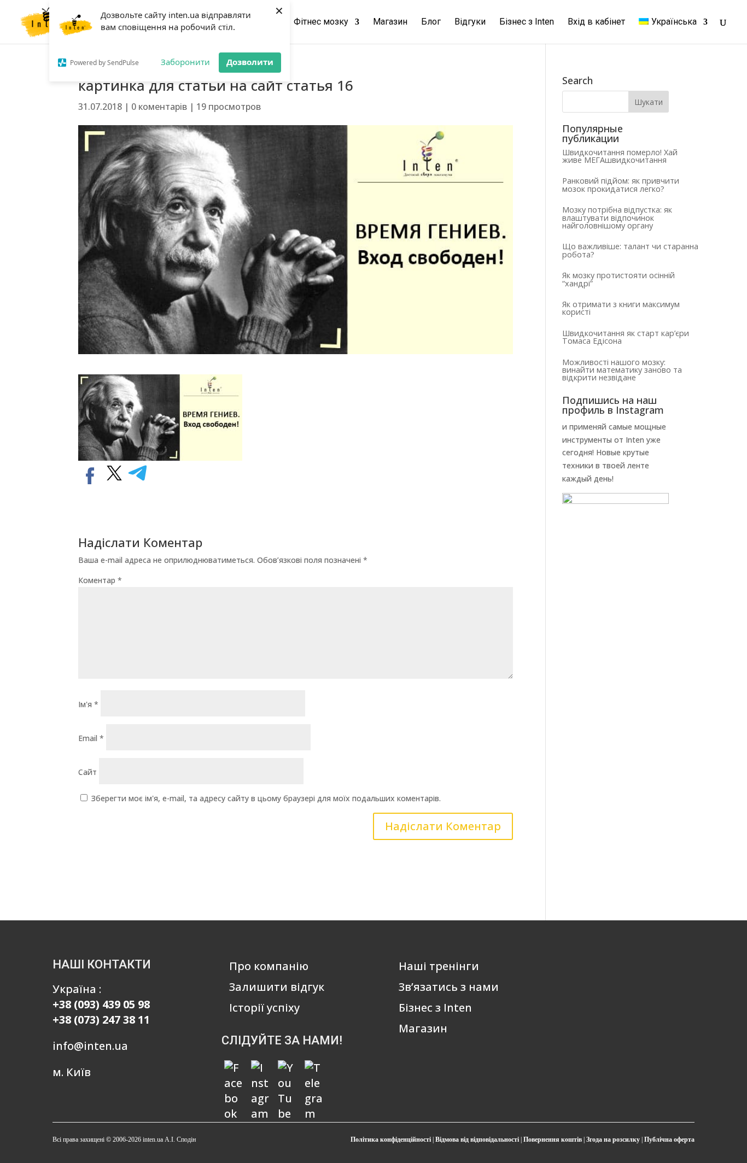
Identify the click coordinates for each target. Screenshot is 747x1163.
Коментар (100, 580)
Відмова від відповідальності (477, 1139)
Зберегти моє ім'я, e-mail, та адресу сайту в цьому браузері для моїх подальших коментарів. (266, 798)
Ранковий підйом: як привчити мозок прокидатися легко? (620, 184)
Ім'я (88, 704)
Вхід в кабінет (596, 22)
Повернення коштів (552, 1139)
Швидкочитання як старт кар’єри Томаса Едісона (625, 337)
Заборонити (185, 61)
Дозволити (249, 61)
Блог (431, 22)
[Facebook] (233, 1069)
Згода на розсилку (613, 1139)
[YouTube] (287, 1069)
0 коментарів (159, 107)
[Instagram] (260, 1069)
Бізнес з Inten (526, 22)
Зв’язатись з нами (449, 986)
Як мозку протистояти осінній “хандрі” (618, 279)
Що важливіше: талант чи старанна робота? (630, 250)
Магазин (390, 22)
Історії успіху (264, 1007)
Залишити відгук (276, 986)
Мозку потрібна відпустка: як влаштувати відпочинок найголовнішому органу (617, 217)
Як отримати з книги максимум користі (621, 308)
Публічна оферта (669, 1139)
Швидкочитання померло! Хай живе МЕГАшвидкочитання (620, 156)
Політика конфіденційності (391, 1139)
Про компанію (268, 966)
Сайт (87, 772)
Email (91, 738)
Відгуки (470, 22)
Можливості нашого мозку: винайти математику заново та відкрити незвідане (622, 370)
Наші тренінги (439, 966)
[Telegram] (314, 1069)
